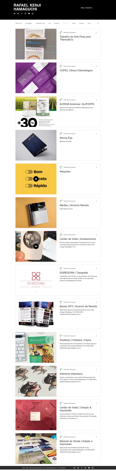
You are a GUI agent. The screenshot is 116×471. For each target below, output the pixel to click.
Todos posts (18, 23)
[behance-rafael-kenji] (14, 13)
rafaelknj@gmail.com (51, 468)
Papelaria (56, 23)
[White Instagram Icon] (25, 13)
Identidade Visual (40, 23)
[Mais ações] (97, 32)
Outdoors (81, 23)
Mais (89, 23)
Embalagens (28, 23)
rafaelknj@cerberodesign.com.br (37, 468)
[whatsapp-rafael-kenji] (33, 13)
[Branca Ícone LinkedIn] (18, 13)
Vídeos (74, 23)
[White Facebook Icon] (22, 13)
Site (50, 23)
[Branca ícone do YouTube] (29, 13)
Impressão (65, 23)
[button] (98, 23)
